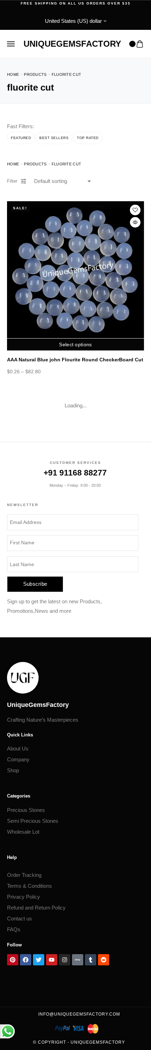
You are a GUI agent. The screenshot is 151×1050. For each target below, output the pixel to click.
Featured (21, 138)
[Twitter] (38, 959)
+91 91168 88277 (75, 472)
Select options (75, 344)
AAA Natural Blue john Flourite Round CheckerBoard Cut (75, 359)
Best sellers (53, 138)
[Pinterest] (12, 959)
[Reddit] (103, 959)
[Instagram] (64, 959)
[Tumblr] (90, 959)
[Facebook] (25, 959)
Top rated (88, 138)
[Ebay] (77, 959)
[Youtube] (51, 959)
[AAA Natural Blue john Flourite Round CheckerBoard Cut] (75, 269)
